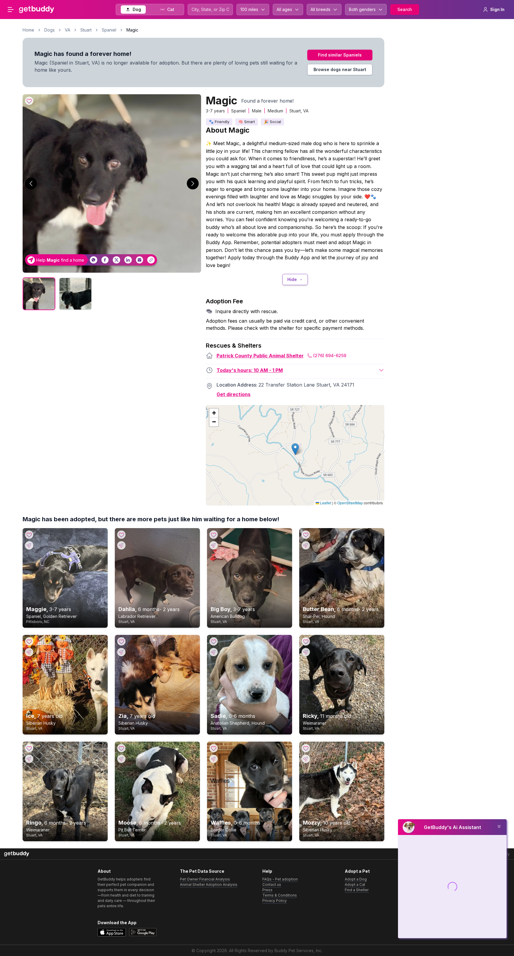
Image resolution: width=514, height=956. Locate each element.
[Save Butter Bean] (306, 534)
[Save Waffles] (213, 748)
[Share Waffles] (213, 759)
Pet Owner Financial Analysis (205, 879)
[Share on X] (116, 260)
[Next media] (193, 183)
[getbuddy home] (16, 853)
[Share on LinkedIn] (128, 260)
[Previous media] (31, 183)
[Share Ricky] (306, 652)
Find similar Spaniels (340, 54)
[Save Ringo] (29, 748)
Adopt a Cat (355, 884)
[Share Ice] (29, 652)
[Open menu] (11, 9)
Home (28, 29)
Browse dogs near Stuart (340, 69)
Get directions (233, 394)
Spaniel (109, 29)
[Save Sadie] (213, 641)
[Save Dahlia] (121, 534)
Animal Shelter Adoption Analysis (208, 884)
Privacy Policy (274, 900)
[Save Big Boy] (213, 534)
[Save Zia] (121, 641)
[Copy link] (151, 260)
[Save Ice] (29, 641)
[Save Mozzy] (306, 748)
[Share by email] (139, 260)
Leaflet (325, 502)
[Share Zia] (121, 652)
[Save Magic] (29, 101)
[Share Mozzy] (306, 759)
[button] (295, 449)
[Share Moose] (121, 759)
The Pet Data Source (202, 871)
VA (67, 29)
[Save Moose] (121, 748)
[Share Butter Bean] (306, 545)
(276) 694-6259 (329, 355)
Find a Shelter (357, 890)
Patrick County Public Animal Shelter (260, 356)
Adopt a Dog (356, 879)
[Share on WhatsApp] (93, 260)
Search (404, 9)
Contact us (271, 884)
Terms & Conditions (279, 895)
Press (267, 890)
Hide (292, 279)
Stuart (86, 29)
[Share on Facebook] (105, 260)
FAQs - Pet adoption (280, 879)
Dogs (49, 29)
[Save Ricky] (306, 641)
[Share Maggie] (29, 545)
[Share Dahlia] (121, 545)
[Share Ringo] (29, 759)
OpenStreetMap (350, 502)
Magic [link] (132, 29)
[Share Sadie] (213, 652)
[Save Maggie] (29, 534)
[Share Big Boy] (213, 545)
